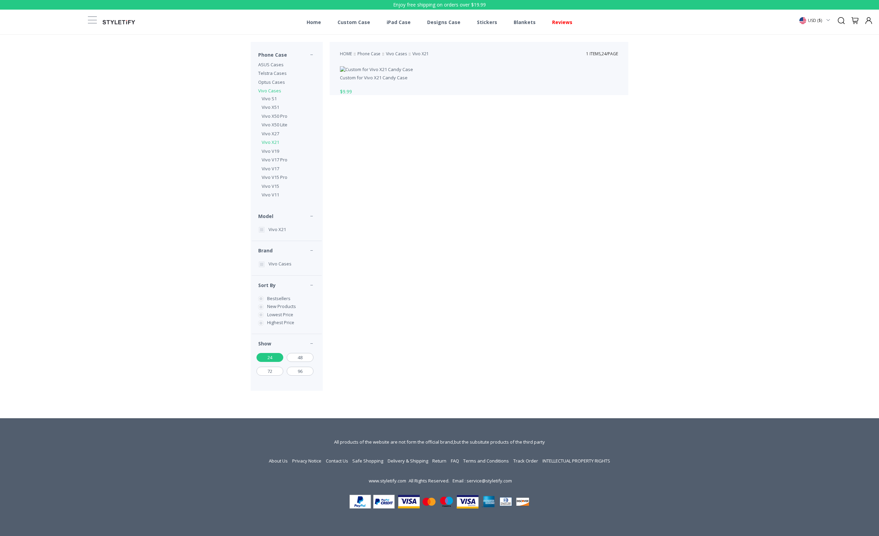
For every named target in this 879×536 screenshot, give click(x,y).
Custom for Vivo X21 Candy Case (374, 78)
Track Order (525, 461)
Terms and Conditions (486, 461)
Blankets (525, 22)
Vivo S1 (269, 98)
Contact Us (337, 461)
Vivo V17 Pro (274, 160)
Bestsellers (278, 298)
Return (439, 461)
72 (269, 371)
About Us (278, 461)
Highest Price (280, 322)
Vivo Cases (269, 91)
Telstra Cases (272, 73)
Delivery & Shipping (408, 461)
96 (300, 371)
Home (314, 22)
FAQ (455, 461)
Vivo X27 (270, 133)
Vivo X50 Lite (274, 125)
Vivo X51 (270, 107)
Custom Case (354, 22)
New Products (281, 306)
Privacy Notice (306, 461)
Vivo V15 (270, 186)
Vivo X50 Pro (274, 116)
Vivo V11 (270, 195)
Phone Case (272, 55)
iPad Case (399, 22)
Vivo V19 (270, 151)
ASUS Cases (271, 64)
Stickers (487, 22)
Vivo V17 (270, 169)
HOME (346, 54)
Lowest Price (280, 314)
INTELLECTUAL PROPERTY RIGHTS (576, 461)
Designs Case (443, 22)
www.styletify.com (387, 481)
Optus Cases (271, 82)
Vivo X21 (270, 142)
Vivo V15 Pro (274, 177)
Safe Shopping (367, 461)
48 (300, 357)
